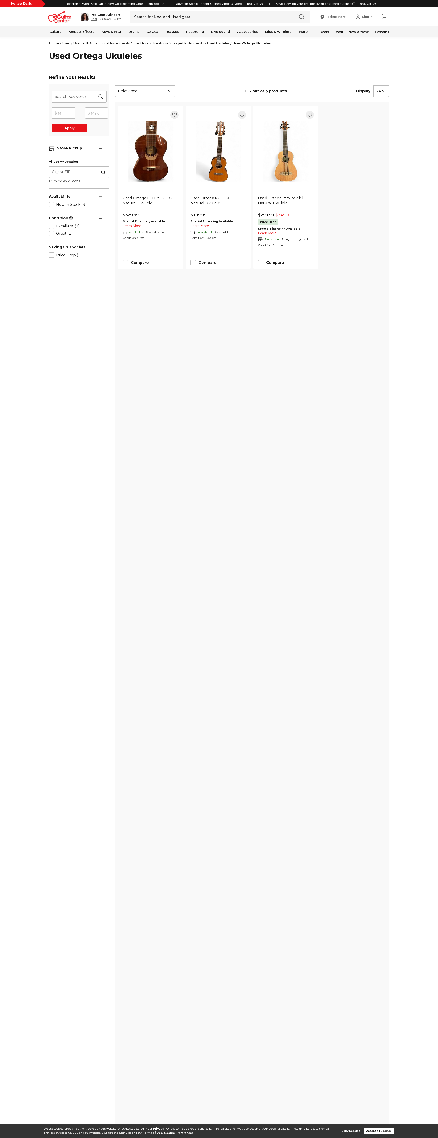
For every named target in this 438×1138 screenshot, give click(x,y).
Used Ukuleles (218, 43)
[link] (151, 203)
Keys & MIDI (111, 32)
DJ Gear (153, 32)
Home (54, 43)
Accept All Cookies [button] (379, 1131)
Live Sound (220, 32)
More (303, 32)
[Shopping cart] (384, 17)
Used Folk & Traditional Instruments (101, 43)
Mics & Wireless (278, 32)
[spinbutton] (63, 113)
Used (338, 32)
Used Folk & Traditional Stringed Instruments (168, 43)
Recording (195, 32)
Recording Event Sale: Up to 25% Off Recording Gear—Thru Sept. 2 (115, 3)
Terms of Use (152, 1133)
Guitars (55, 32)
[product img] (150, 151)
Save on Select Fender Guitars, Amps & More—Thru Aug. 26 (220, 3)
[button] (101, 17)
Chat (94, 19)
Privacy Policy (163, 1128)
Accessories (247, 32)
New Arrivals (359, 32)
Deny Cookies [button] (350, 1131)
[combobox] (145, 91)
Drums (133, 32)
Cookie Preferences (178, 1133)
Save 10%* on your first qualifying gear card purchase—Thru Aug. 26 (326, 3)
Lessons (382, 32)
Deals (324, 32)
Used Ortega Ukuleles (251, 43)
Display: (363, 91)
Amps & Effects (81, 32)
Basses (173, 32)
